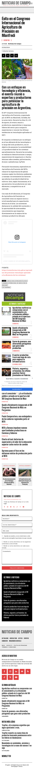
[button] (17, 379)
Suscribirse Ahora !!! (17, 389)
